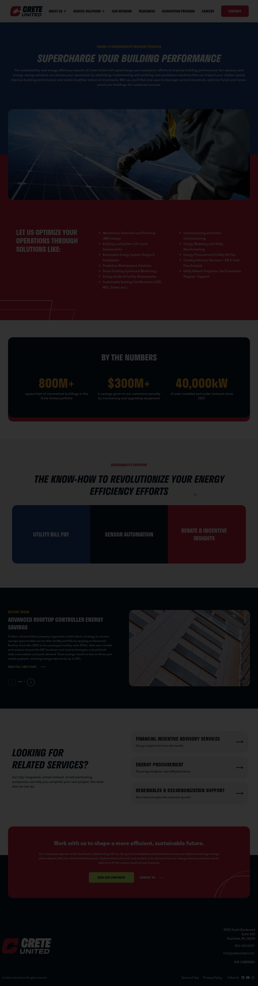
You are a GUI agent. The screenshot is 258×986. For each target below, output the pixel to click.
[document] (129, 493)
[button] (195, 494)
